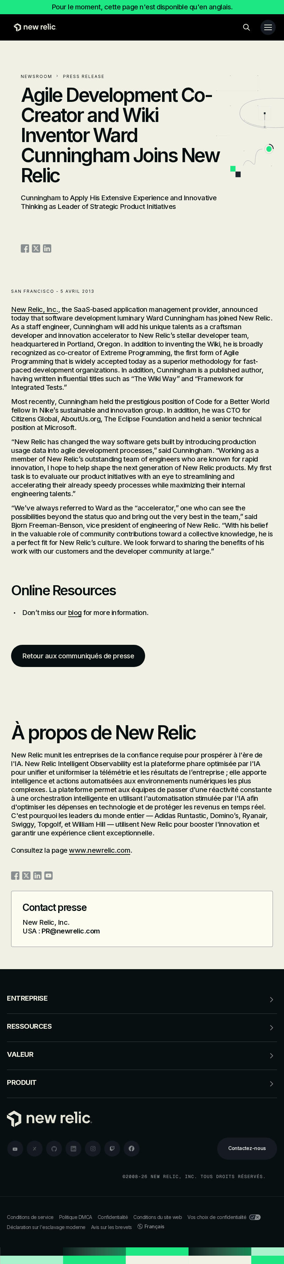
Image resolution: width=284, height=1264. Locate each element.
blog (75, 612)
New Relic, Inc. (34, 309)
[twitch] (112, 1148)
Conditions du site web (157, 1217)
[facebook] (131, 1148)
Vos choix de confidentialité (216, 1217)
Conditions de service (30, 1217)
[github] (54, 1148)
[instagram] (93, 1148)
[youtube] (15, 1148)
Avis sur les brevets (111, 1227)
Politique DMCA (75, 1217)
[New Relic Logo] (33, 27)
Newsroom (36, 76)
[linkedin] (73, 1148)
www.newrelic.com (99, 850)
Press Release (84, 76)
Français (154, 1226)
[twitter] (34, 1148)
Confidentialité (113, 1217)
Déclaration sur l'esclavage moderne (46, 1227)
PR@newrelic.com (71, 931)
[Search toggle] (246, 27)
